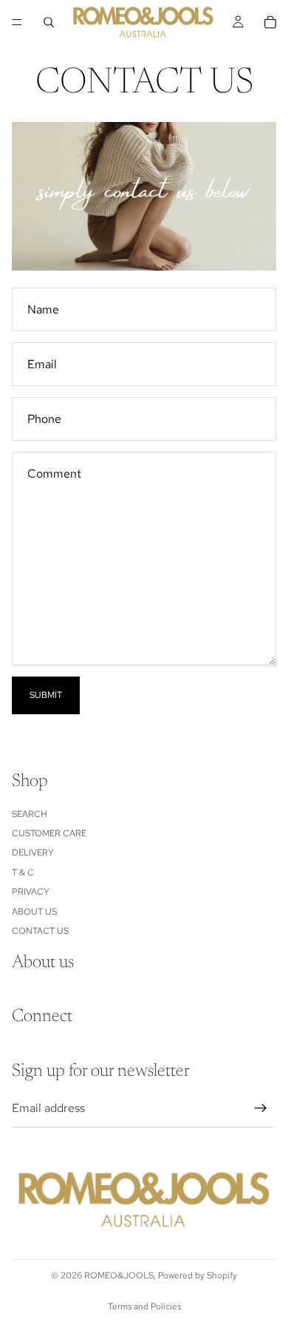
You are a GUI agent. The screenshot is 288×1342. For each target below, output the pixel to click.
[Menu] (17, 22)
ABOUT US (34, 912)
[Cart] (270, 22)
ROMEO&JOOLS (119, 1275)
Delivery (33, 853)
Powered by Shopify (197, 1275)
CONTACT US (40, 931)
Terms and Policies (144, 1306)
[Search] (48, 22)
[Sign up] (260, 1108)
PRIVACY (30, 892)
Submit (46, 695)
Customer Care (49, 833)
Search (29, 814)
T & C (23, 872)
